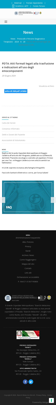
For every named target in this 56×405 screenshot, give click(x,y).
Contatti (28, 268)
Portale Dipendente (34, 3)
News (13, 38)
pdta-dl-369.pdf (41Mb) (16, 91)
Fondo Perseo (39, 6)
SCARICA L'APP (21, 6)
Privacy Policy (41, 395)
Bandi (28, 251)
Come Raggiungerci (28, 259)
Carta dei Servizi (8, 123)
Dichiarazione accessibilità (28, 277)
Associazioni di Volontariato (13, 140)
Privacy (28, 246)
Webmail (17, 3)
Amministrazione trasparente (28, 237)
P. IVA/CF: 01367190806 (28, 281)
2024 (17, 41)
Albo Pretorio (28, 242)
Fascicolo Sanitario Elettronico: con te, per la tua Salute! (25, 172)
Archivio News (28, 255)
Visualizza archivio (46, 86)
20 (24, 41)
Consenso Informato (11, 129)
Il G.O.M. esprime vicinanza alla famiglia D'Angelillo (23, 168)
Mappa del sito (28, 264)
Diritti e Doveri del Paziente (13, 134)
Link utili (28, 273)
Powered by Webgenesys (42, 402)
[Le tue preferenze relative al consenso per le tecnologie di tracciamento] (51, 400)
